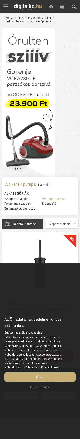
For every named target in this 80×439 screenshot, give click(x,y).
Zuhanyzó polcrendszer (20, 208)
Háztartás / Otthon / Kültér (34, 18)
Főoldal (8, 18)
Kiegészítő (49, 203)
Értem (40, 377)
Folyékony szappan (17, 203)
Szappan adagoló (16, 198)
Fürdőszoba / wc (14, 21)
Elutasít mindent (40, 387)
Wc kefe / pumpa (53, 198)
